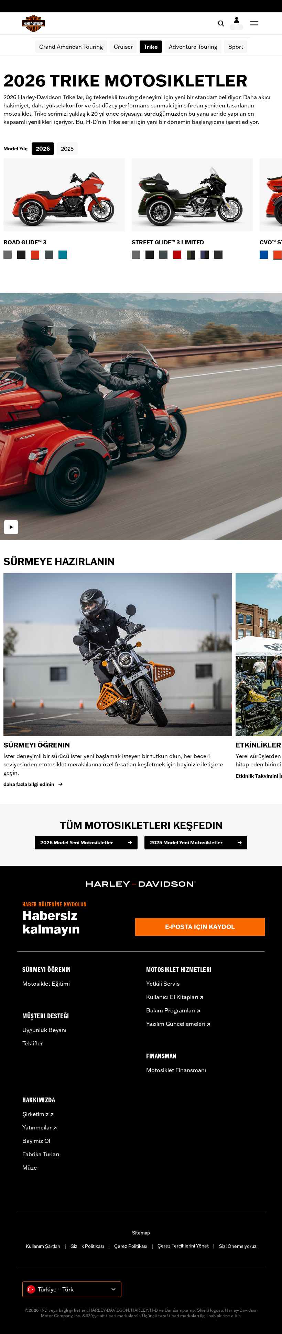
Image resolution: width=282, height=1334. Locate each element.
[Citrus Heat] (277, 255)
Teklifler (32, 1043)
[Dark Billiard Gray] (7, 255)
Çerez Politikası (130, 1246)
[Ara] (221, 23)
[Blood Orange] (35, 255)
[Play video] (11, 527)
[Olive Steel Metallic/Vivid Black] (191, 255)
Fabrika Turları (40, 1154)
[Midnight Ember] (218, 255)
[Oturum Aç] (236, 23)
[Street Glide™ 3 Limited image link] (192, 194)
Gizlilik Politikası (87, 1246)
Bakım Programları (170, 1010)
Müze (29, 1167)
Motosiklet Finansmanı (176, 1070)
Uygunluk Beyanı (44, 1029)
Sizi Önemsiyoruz (238, 1246)
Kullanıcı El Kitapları (172, 997)
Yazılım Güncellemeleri (175, 1023)
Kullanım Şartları (43, 1246)
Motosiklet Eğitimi (46, 983)
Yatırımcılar (37, 1127)
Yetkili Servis (163, 983)
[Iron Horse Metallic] (49, 255)
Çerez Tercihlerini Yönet (183, 1246)
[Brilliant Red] (177, 255)
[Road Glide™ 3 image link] (64, 194)
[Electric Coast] (264, 255)
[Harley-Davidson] (141, 884)
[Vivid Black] (21, 255)
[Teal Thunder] (62, 255)
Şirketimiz (35, 1114)
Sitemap (141, 1233)
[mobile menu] (253, 23)
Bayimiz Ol (36, 1140)
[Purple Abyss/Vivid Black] (204, 255)
